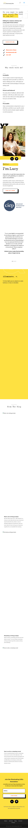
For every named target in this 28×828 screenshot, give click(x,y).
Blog (15, 821)
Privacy (13, 822)
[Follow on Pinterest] (16, 158)
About (5, 821)
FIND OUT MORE (10, 190)
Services (11, 821)
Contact (20, 821)
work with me (10, 42)
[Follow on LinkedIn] (12, 159)
